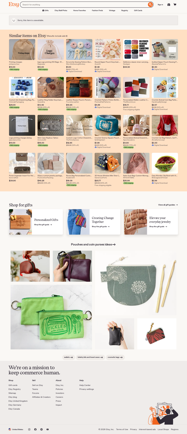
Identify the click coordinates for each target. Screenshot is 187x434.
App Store (17, 417)
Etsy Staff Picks (61, 10)
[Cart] (175, 5)
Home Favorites (79, 10)
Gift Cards (138, 10)
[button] (16, 429)
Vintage (112, 10)
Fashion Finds (97, 10)
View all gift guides (166, 205)
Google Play (36, 417)
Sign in (160, 5)
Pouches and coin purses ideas (91, 244)
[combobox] (83, 5)
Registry (124, 10)
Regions (174, 429)
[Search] (150, 5)
